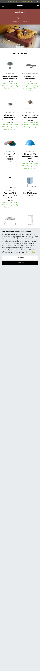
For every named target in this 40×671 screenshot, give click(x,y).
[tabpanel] (20, 28)
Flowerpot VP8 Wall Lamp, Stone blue (10, 77)
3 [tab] (17, 46)
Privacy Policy (30, 252)
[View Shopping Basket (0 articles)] (37, 6)
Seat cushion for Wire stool (10, 155)
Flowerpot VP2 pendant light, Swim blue (30, 156)
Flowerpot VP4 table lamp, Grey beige (30, 116)
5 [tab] (23, 46)
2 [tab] (14, 46)
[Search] (33, 6)
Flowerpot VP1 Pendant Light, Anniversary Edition (10, 117)
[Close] (37, 1)
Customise (20, 258)
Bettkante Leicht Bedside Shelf (30, 77)
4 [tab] (20, 46)
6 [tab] (26, 46)
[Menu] (2, 6)
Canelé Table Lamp (30, 193)
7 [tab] (28, 46)
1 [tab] (12, 46)
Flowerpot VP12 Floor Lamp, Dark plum (10, 195)
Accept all (20, 263)
